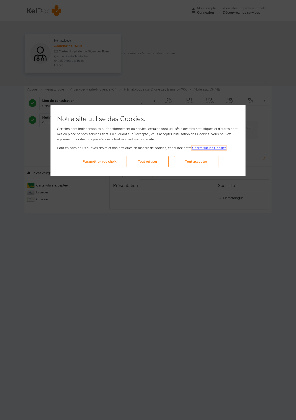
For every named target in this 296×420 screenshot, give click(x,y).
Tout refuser (147, 161)
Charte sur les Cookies (209, 148)
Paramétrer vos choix (100, 161)
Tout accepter (196, 161)
